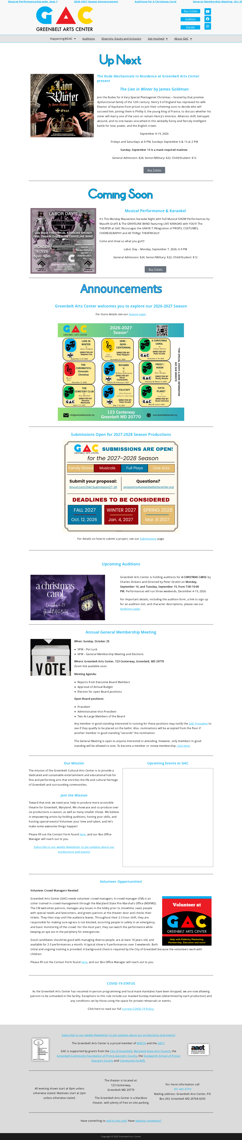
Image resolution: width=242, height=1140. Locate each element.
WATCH (141, 1043)
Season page (137, 314)
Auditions (88, 38)
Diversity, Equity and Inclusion (121, 38)
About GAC (181, 38)
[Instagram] (207, 26)
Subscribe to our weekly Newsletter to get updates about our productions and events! (118, 1035)
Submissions (148, 539)
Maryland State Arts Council (152, 1051)
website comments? (148, 1121)
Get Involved (156, 38)
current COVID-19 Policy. (138, 1009)
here (83, 834)
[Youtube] (207, 11)
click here (183, 746)
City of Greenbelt (121, 1051)
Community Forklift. (133, 1060)
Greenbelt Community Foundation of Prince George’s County (97, 1056)
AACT (161, 1043)
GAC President (198, 723)
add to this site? (116, 1121)
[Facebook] (207, 19)
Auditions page (130, 609)
